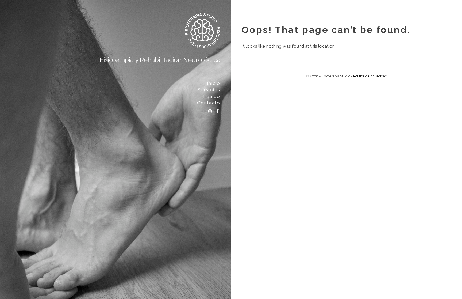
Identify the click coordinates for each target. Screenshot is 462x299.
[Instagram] (210, 112)
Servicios (209, 89)
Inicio (213, 83)
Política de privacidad (370, 76)
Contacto (208, 102)
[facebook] (217, 112)
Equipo (211, 96)
